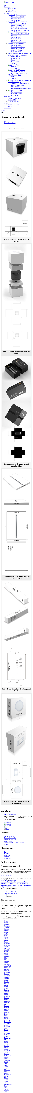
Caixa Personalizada (9, 123)
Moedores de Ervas (22, 882)
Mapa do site (4, 880)
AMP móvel (12, 880)
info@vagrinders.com (10, 814)
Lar (5, 121)
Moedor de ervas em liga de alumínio (11, 883)
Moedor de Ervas (11, 885)
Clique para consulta (6, 875)
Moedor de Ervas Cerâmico (8, 882)
